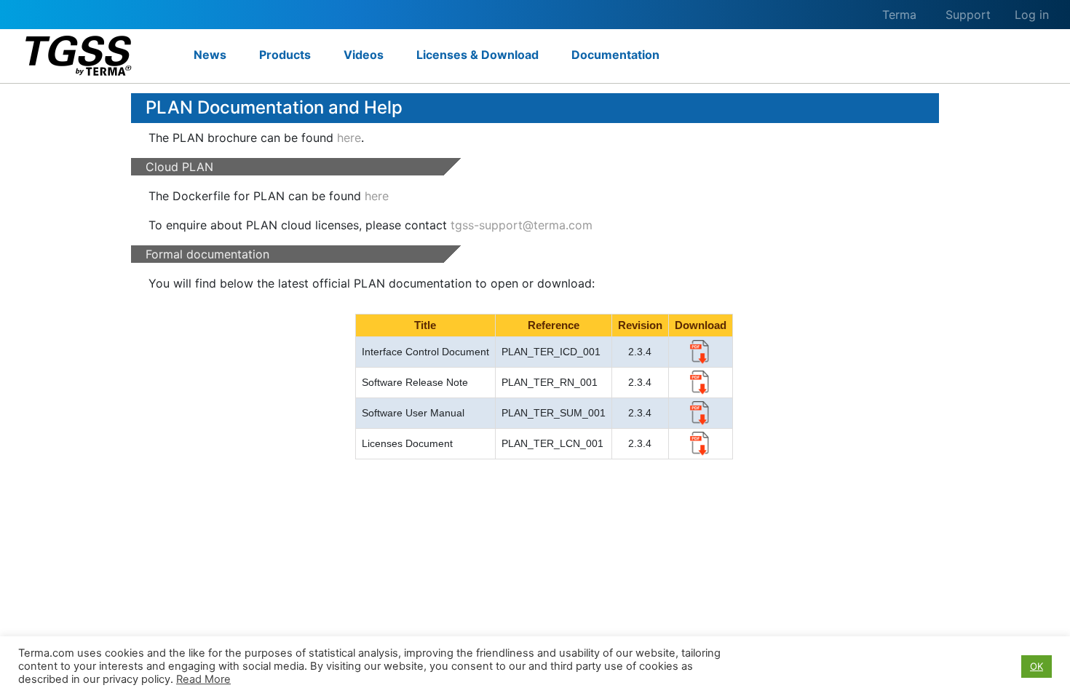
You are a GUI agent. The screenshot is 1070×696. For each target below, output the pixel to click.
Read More (203, 679)
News (210, 54)
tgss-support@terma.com (522, 225)
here (349, 137)
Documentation (615, 54)
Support (968, 14)
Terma (899, 14)
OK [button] (1036, 666)
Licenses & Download (477, 54)
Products (285, 54)
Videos (364, 54)
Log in (1032, 14)
